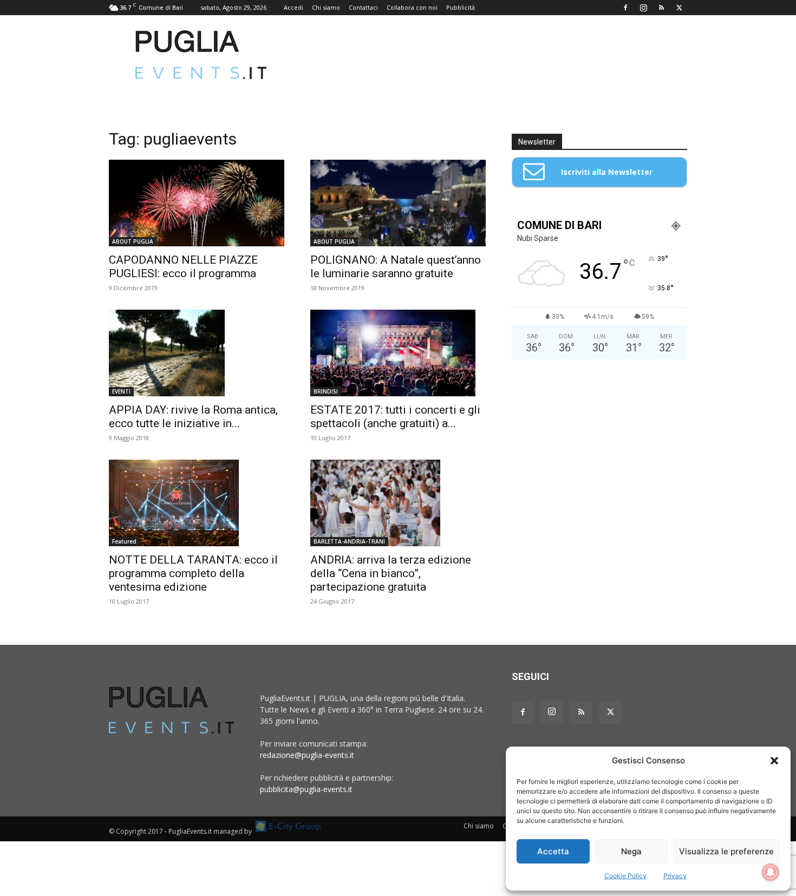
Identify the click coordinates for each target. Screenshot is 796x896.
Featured (124, 541)
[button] (774, 760)
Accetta (553, 851)
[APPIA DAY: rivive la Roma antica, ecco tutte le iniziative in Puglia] (196, 353)
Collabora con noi (412, 7)
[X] (679, 7)
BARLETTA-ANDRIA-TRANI (349, 541)
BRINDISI (326, 391)
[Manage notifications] (770, 872)
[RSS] (661, 7)
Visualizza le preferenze (726, 851)
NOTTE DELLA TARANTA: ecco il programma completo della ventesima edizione (193, 573)
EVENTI (121, 391)
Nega (631, 851)
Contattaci (363, 7)
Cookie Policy (625, 876)
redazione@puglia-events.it (307, 755)
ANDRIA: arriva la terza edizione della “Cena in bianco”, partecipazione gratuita (390, 573)
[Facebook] (625, 7)
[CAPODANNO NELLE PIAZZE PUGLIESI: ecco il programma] (196, 203)
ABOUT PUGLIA (132, 241)
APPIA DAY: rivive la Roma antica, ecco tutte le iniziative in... (193, 416)
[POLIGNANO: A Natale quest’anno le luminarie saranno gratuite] (398, 203)
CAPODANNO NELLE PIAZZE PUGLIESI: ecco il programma (183, 266)
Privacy (675, 876)
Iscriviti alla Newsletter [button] (607, 172)
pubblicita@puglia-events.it (306, 789)
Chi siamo (326, 7)
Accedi (293, 7)
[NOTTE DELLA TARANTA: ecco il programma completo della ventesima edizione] (196, 503)
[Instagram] (643, 7)
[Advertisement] (490, 54)
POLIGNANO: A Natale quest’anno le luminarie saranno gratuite (395, 266)
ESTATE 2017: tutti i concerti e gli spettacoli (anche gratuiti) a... (395, 416)
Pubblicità (460, 7)
